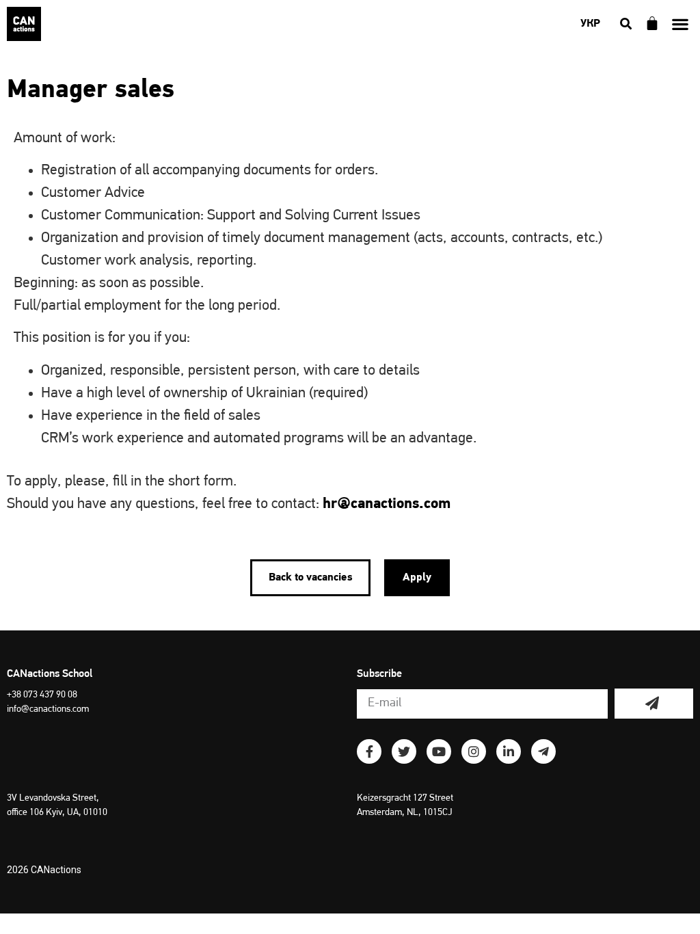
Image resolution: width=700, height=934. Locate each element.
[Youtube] (439, 751)
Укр (590, 23)
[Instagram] (473, 751)
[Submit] (654, 704)
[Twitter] (404, 751)
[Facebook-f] (369, 751)
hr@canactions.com (386, 504)
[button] (680, 24)
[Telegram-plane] (543, 751)
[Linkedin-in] (508, 751)
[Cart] (652, 23)
